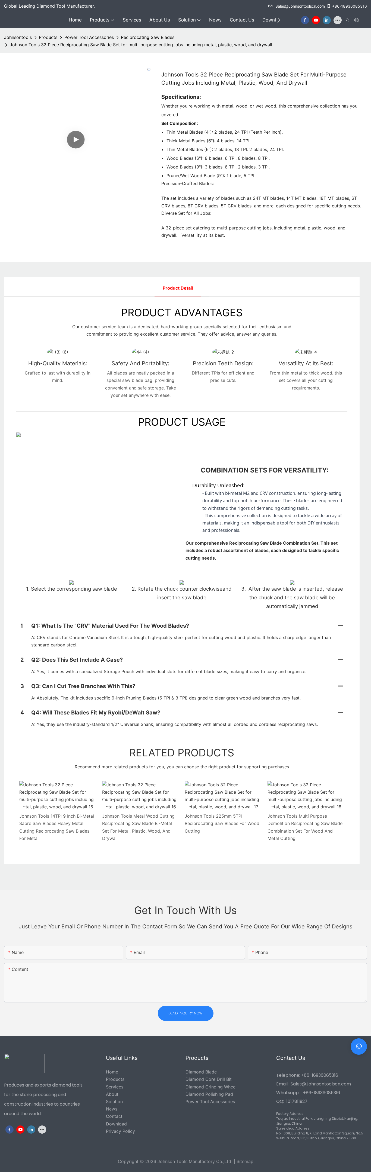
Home (112, 1072)
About (112, 1094)
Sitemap (245, 1161)
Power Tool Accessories (89, 37)
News (111, 1109)
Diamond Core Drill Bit (209, 1079)
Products (48, 37)
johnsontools (18, 37)
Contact (114, 1116)
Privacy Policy (120, 1131)
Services (114, 1087)
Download (116, 1124)
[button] (278, 20)
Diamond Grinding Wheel (211, 1087)
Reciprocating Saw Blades (147, 37)
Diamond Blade (201, 1072)
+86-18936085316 (349, 6)
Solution (114, 1101)
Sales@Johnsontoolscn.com (300, 6)
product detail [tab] (178, 288)
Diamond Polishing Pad (209, 1094)
